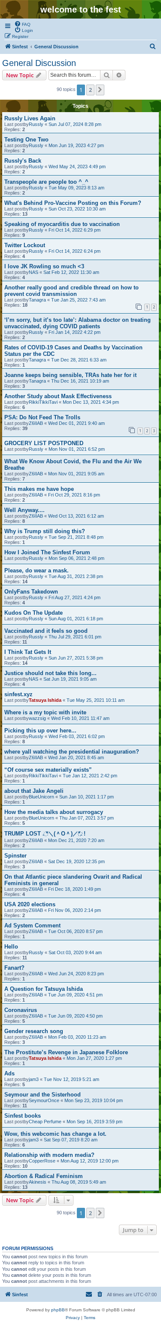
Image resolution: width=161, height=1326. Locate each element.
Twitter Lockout (24, 245)
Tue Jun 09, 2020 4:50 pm (75, 1015)
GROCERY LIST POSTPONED (43, 443)
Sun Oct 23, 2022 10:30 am (77, 208)
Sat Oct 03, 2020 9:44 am (75, 952)
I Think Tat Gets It (27, 652)
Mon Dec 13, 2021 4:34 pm (91, 402)
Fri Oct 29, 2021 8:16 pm (74, 494)
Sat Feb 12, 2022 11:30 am (71, 272)
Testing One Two (26, 139)
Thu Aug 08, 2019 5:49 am (79, 1182)
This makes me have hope (39, 489)
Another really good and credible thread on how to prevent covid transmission (71, 290)
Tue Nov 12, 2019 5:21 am (71, 1079)
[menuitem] (22, 24)
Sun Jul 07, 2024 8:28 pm (75, 124)
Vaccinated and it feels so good (46, 631)
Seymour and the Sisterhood (42, 1094)
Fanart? (14, 968)
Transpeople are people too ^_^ (46, 182)
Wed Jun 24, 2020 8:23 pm (76, 973)
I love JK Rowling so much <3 (44, 266)
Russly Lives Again (29, 118)
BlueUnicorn (41, 796)
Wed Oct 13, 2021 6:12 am (76, 515)
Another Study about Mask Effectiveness (58, 396)
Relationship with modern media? (49, 1155)
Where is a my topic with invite (45, 712)
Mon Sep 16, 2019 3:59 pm (94, 1121)
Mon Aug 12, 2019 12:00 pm (89, 1160)
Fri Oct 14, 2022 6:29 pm (74, 230)
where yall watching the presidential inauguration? (71, 751)
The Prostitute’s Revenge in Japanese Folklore (66, 1052)
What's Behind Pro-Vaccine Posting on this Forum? (72, 203)
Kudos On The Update (33, 613)
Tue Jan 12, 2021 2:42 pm (90, 775)
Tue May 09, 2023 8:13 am (76, 187)
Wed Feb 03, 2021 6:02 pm (77, 736)
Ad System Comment (32, 925)
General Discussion (39, 63)
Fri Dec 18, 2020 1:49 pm (74, 889)
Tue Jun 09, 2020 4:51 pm (75, 994)
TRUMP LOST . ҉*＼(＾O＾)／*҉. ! (44, 833)
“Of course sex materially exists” (48, 770)
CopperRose (42, 1160)
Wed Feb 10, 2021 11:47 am (80, 718)
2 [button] (90, 90)
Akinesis (37, 1182)
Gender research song (33, 1031)
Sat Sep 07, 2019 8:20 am (70, 1139)
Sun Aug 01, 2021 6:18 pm (76, 618)
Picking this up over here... (40, 730)
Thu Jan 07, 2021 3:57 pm (86, 817)
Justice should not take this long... (50, 673)
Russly (36, 124)
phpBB (58, 1309)
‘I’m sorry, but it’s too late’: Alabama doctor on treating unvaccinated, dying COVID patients (77, 323)
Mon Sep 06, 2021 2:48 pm (76, 558)
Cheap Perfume (45, 1121)
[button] (100, 90)
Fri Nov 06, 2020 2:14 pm (74, 910)
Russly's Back (22, 160)
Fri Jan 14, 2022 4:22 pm (74, 332)
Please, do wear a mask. (36, 570)
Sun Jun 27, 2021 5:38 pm (76, 657)
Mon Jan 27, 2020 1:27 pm (94, 1058)
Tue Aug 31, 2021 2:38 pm (76, 576)
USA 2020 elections (29, 904)
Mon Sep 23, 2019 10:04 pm (93, 1100)
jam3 (34, 1079)
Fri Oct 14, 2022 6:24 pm (74, 251)
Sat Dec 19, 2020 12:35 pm (76, 861)
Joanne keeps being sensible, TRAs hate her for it (70, 375)
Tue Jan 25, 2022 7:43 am (78, 299)
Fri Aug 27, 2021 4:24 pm (74, 597)
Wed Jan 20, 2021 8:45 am (76, 757)
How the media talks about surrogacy (53, 812)
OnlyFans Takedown (31, 591)
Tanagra (37, 299)
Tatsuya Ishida (45, 700)
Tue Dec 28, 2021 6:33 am (78, 359)
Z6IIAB (36, 423)
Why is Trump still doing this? (44, 531)
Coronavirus (20, 1010)
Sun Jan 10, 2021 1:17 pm (86, 796)
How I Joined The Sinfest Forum (47, 552)
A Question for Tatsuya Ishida (43, 989)
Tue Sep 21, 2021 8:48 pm (76, 537)
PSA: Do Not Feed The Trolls (42, 417)
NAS (33, 272)
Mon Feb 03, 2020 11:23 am (77, 1037)
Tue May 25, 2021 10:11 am (96, 700)
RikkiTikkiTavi (43, 402)
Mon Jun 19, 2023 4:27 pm (76, 145)
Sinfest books (22, 1115)
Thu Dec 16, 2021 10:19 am (80, 380)
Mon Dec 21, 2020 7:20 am (76, 840)
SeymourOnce (44, 1100)
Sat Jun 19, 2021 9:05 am (70, 679)
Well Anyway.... (24, 510)
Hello (11, 946)
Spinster (15, 855)
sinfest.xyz (18, 694)
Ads (9, 1073)
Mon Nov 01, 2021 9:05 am (76, 473)
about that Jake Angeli (34, 791)
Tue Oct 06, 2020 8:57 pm (75, 931)
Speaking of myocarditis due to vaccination (62, 224)
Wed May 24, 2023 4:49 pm (77, 166)
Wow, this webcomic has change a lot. (55, 1134)
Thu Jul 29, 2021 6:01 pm (75, 636)
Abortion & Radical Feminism (43, 1176)
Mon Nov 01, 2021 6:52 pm (77, 449)
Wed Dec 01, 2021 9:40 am (76, 423)
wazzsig (37, 718)
